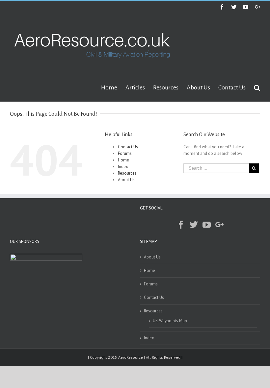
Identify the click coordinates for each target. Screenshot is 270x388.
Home (123, 160)
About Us (126, 179)
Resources (127, 173)
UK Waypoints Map (170, 321)
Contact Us (128, 147)
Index (123, 166)
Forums (125, 153)
